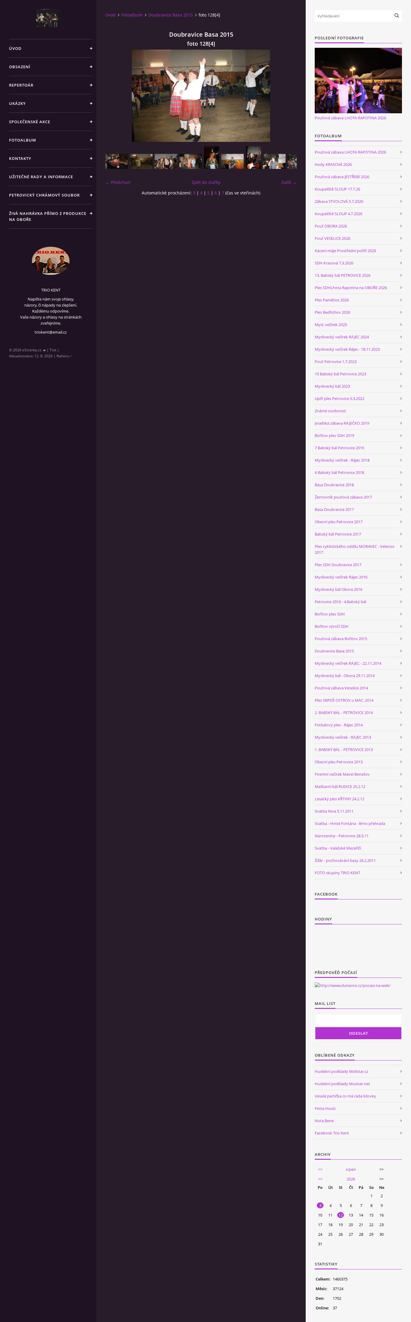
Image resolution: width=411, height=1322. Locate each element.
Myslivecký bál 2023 (332, 386)
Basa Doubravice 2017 (334, 509)
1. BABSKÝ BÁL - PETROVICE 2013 (344, 749)
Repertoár (21, 85)
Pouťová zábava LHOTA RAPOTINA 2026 (350, 118)
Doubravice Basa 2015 (170, 15)
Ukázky (17, 103)
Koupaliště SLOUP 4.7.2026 (338, 213)
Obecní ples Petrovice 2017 (339, 521)
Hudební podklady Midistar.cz (341, 1071)
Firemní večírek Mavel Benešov (342, 774)
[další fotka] (287, 96)
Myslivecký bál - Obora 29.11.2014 (345, 675)
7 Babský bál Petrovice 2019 (339, 447)
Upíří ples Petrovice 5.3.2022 (339, 398)
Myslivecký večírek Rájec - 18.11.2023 (347, 349)
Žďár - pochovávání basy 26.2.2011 (345, 860)
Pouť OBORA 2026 (331, 226)
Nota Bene (324, 1120)
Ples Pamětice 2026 (332, 300)
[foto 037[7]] (190, 161)
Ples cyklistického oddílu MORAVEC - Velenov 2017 (354, 549)
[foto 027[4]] (166, 161)
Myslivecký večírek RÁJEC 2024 (342, 337)
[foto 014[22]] (141, 161)
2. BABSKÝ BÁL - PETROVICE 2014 (344, 712)
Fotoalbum (22, 140)
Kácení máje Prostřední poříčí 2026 (345, 250)
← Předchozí (118, 182)
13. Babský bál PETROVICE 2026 (342, 275)
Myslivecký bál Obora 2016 (338, 589)
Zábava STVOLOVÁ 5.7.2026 (339, 201)
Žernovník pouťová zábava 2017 (343, 497)
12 (340, 1215)
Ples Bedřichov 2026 (332, 312)
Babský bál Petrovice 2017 (338, 534)
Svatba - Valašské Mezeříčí (338, 848)
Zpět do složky (206, 182)
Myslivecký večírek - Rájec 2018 (342, 460)
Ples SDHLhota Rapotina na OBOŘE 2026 (351, 287)
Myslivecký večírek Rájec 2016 (341, 577)
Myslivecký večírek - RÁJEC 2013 (343, 737)
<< (320, 1169)
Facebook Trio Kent (332, 1133)
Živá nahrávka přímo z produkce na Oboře (47, 216)
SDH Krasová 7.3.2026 (334, 263)
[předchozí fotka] (115, 96)
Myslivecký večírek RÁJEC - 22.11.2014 (348, 663)
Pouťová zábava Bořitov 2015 (341, 638)
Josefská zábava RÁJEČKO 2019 (342, 423)
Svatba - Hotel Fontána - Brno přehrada (350, 823)
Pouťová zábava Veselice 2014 (341, 688)
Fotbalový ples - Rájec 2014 (339, 725)
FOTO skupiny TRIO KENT (337, 872)
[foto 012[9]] (116, 161)
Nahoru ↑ (64, 356)
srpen (351, 1169)
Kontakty (20, 158)
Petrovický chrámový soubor (44, 195)
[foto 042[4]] (274, 161)
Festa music (325, 1108)
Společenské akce (29, 121)
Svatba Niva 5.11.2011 (334, 811)
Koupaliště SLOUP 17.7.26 (337, 189)
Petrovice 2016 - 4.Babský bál (340, 601)
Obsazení (19, 66)
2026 (351, 1179)
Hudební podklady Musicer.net (342, 1083)
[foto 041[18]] (253, 157)
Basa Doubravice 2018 (334, 484)
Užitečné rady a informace (41, 176)
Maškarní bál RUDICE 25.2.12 (340, 786)
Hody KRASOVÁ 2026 (333, 164)
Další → (289, 182)
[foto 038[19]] (211, 157)
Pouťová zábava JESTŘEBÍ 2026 (342, 176)
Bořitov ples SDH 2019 (334, 435)
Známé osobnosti (330, 411)
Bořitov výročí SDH (331, 626)
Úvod (15, 48)
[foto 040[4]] (232, 161)
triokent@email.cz (51, 332)
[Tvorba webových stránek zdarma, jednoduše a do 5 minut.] (44, 350)
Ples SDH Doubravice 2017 (338, 564)
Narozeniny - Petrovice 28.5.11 (342, 835)
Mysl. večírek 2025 (331, 324)
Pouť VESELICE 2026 (332, 238)
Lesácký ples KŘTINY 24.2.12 (339, 798)
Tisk (53, 350)
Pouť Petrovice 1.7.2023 (336, 361)
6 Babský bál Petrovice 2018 (339, 472)
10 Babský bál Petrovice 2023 (340, 374)
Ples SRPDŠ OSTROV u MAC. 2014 (344, 700)
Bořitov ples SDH (330, 614)
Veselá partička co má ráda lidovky (345, 1096)
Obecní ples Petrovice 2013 (339, 762)
